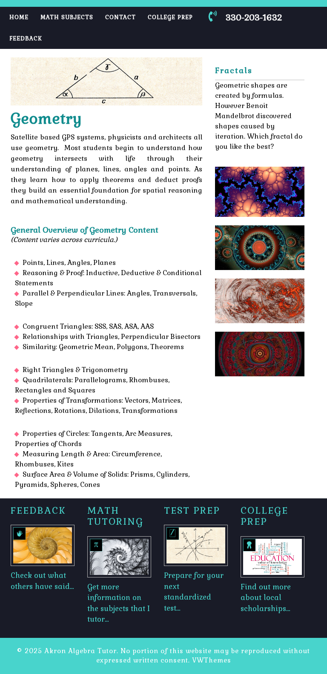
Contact (120, 17)
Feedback (25, 38)
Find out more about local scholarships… (266, 597)
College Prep (170, 17)
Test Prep (192, 510)
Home (19, 17)
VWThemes (211, 660)
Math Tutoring (115, 515)
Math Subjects (66, 17)
